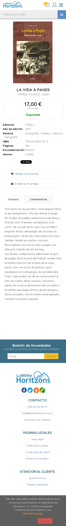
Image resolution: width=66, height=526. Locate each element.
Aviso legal (37, 439)
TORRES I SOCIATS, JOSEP (33, 94)
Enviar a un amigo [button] (26, 183)
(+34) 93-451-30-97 (37, 406)
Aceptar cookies (25, 520)
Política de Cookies (37, 445)
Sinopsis (13, 199)
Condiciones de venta (37, 452)
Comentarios (38, 199)
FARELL (29, 124)
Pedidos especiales (37, 484)
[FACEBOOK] (24, 390)
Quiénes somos (37, 478)
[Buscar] (62, 14)
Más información (33, 513)
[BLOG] (36, 390)
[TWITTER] (30, 390)
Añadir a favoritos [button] (26, 174)
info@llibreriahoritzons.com (37, 413)
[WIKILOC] (42, 390)
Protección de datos (37, 458)
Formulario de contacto (37, 419)
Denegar (45, 520)
